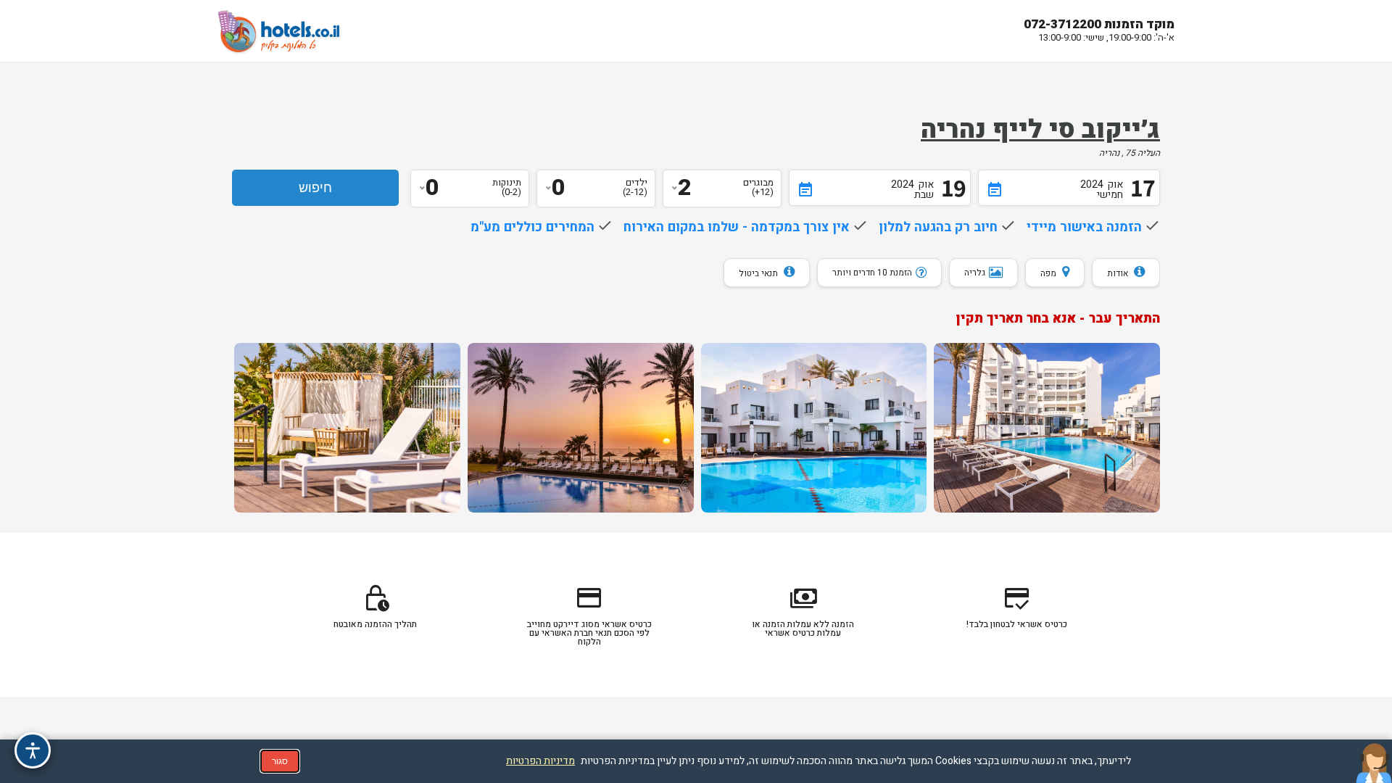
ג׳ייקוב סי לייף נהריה (1040, 130)
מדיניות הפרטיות (540, 760)
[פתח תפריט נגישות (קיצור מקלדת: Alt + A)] (32, 750)
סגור (280, 761)
